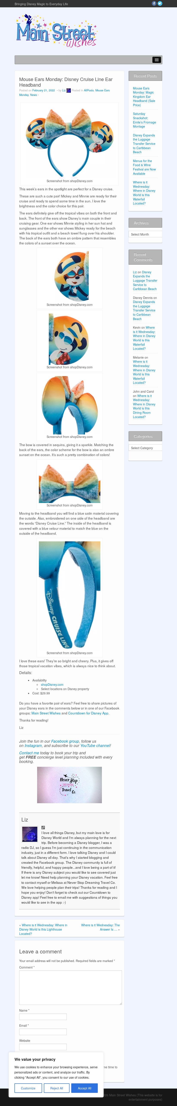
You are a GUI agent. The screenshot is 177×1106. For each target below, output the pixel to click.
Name (24, 1010)
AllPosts (89, 90)
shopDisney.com (52, 684)
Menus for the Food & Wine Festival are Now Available (144, 167)
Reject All (56, 1088)
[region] (56, 1074)
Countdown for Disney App (88, 713)
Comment (27, 967)
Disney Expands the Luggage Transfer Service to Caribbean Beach (144, 143)
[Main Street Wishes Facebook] (154, 3)
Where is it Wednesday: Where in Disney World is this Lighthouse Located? (43, 929)
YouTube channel (95, 745)
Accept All (84, 1088)
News (33, 95)
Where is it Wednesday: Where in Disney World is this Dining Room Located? (144, 406)
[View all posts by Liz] (68, 90)
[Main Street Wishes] (57, 30)
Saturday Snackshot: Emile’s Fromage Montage (144, 119)
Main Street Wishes (46, 713)
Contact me (29, 752)
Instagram (33, 745)
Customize (28, 1088)
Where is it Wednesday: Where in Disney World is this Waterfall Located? (144, 192)
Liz (64, 90)
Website (24, 1040)
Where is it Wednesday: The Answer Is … (100, 927)
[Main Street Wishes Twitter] (160, 3)
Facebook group (65, 741)
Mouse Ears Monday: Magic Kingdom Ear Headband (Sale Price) (144, 96)
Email (24, 1025)
